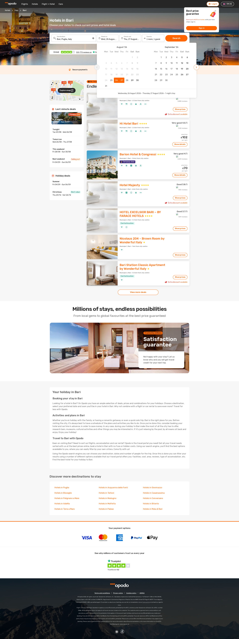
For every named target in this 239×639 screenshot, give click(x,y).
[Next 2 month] (196, 67)
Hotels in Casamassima (154, 493)
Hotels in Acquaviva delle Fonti (113, 487)
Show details (179, 144)
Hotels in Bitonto (151, 503)
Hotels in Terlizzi (106, 493)
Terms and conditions (102, 593)
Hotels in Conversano (153, 498)
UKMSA (142, 593)
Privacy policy (118, 593)
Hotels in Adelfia (62, 503)
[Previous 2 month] (97, 67)
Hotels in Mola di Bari (152, 509)
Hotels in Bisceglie (63, 493)
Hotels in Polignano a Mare (67, 498)
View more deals (138, 292)
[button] (93, 38)
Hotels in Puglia (62, 487)
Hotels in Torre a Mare (65, 509)
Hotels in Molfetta (107, 503)
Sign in (202, 28)
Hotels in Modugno (107, 498)
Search (176, 38)
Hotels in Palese (106, 509)
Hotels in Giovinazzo (152, 487)
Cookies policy (131, 593)
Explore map (65, 90)
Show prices (180, 109)
